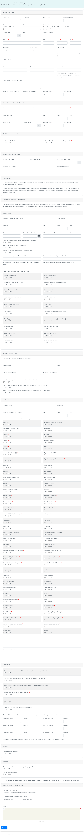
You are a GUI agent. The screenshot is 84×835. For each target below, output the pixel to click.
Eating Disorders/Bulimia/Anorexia (13, 551)
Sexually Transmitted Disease (52, 563)
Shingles (46, 569)
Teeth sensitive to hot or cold (12, 297)
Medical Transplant (49, 483)
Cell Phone (6, 47)
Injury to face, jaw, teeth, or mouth (13, 282)
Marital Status (47, 25)
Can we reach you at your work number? (68, 54)
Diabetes (6, 526)
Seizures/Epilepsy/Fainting (51, 557)
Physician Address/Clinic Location (12, 412)
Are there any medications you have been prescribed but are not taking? (24, 678)
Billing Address (7, 115)
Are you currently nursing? (10, 772)
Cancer (5, 483)
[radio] (3, 26)
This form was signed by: (10, 791)
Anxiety (5, 441)
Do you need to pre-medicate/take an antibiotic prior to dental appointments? (26, 671)
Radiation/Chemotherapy (51, 538)
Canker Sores (7, 496)
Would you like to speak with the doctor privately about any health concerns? (26, 685)
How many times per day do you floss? (54, 256)
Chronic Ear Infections (9, 508)
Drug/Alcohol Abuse (9, 538)
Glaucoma (6, 575)
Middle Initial (47, 18)
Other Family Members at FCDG (12, 80)
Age (24, 33)
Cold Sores (6, 520)
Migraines (47, 489)
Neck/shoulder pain (49, 297)
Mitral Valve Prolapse (50, 496)
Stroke (46, 600)
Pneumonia (47, 526)
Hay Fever (6, 593)
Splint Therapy (48, 304)
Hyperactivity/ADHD (50, 453)
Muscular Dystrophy (49, 502)
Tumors (46, 630)
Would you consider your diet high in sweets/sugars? (18, 251)
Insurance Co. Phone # (63, 167)
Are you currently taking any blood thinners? (16, 693)
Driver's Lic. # (7, 59)
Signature (6, 806)
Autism (5, 471)
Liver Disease (48, 471)
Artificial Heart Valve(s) (10, 453)
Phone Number (61, 218)
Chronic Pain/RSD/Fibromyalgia (12, 514)
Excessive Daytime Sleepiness (12, 563)
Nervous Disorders (49, 508)
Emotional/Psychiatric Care (11, 557)
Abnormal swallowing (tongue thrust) (55, 319)
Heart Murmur (7, 630)
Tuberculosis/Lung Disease (51, 624)
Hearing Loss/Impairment (10, 600)
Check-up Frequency (9, 233)
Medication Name (8, 718)
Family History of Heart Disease (12, 624)
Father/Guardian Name (9, 373)
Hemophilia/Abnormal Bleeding (53, 422)
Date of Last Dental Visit (30, 233)
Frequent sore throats (50, 333)
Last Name (26, 18)
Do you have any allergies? (11, 752)
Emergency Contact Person (11, 91)
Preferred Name (68, 18)
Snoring (46, 593)
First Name (6, 18)
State (58, 40)
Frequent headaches (50, 290)
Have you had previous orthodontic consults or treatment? (19, 240)
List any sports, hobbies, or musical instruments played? (59, 263)
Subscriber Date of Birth (63, 159)
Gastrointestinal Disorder (10, 569)
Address (5, 40)
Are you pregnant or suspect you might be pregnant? (18, 767)
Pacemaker (47, 520)
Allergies (6, 422)
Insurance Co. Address (9, 167)
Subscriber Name (35, 159)
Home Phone (33, 47)
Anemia (5, 434)
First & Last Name (8, 799)
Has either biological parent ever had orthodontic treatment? (20, 380)
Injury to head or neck (10, 275)
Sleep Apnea (47, 581)
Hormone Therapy (49, 441)
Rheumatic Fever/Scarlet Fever (53, 551)
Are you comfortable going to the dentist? (15, 245)
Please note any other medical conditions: (15, 639)
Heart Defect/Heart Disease (11, 618)
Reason (25, 718)
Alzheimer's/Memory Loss (11, 428)
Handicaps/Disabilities (9, 587)
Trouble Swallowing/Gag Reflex (53, 618)
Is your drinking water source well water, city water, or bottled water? (21, 264)
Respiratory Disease (50, 545)
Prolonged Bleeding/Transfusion (53, 532)
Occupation (33, 67)
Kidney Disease (48, 465)
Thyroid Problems (49, 606)
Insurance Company (8, 159)
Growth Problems (8, 581)
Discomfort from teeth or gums (13, 290)
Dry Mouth (6, 545)
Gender (5, 25)
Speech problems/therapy (51, 326)
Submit (4, 828)
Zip (71, 40)
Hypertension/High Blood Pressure (54, 459)
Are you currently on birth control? (14, 700)
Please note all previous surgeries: (13, 650)
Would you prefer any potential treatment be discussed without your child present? (27, 390)
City (44, 40)
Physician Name (7, 405)
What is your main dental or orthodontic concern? (57, 233)
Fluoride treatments (9, 333)
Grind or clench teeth (50, 275)
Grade (58, 365)
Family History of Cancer (10, 489)
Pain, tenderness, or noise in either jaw (55, 282)
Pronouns (26, 25)
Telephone (60, 405)
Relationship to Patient (30, 91)
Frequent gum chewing (50, 341)
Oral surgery (7, 312)
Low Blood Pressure (50, 477)
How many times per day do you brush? (14, 256)
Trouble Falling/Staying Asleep (52, 612)
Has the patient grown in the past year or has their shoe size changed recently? (25, 385)
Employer (6, 67)
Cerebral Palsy (7, 502)
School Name (7, 365)
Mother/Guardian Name (50, 373)
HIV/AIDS (47, 434)
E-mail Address (61, 67)
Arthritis (5, 447)
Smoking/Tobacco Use (50, 587)
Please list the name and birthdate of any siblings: (17, 359)
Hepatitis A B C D (49, 428)
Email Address (27, 799)
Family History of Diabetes (11, 532)
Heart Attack (7, 612)
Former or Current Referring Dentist (13, 218)
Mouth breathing (8, 341)
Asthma (5, 465)
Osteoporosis (48, 514)
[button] (42, 13)
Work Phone (60, 47)
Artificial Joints (7, 459)
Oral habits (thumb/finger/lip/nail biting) (55, 312)
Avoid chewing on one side (11, 304)
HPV (45, 447)
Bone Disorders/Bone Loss (11, 477)
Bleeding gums (8, 319)
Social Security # (48, 33)
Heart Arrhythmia (8, 606)
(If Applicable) (58, 141)
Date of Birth (7, 33)
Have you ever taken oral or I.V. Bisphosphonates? (18, 707)
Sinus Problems (48, 575)
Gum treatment (8, 326)
